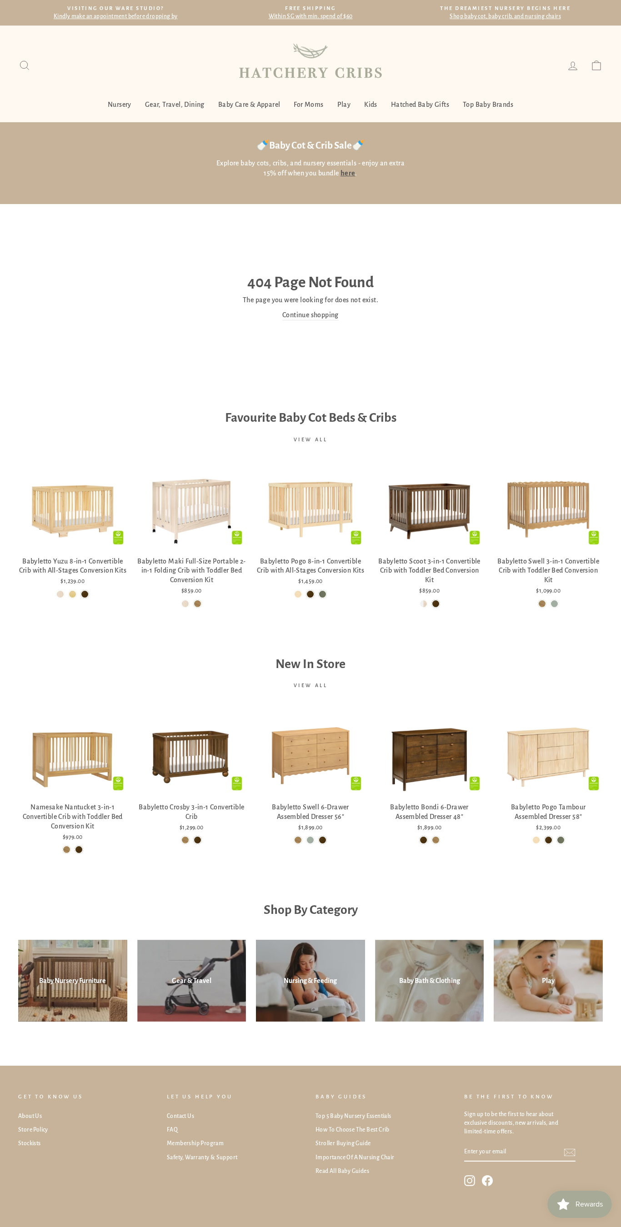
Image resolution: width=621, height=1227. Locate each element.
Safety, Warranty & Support (202, 1157)
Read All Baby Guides (342, 1171)
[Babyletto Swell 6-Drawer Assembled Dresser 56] (298, 840)
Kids (370, 104)
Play (344, 104)
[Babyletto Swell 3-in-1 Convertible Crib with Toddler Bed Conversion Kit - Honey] (542, 603)
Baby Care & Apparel (249, 104)
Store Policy (33, 1130)
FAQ (172, 1130)
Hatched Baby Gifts (420, 104)
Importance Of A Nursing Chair (355, 1157)
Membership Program (195, 1143)
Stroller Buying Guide (343, 1143)
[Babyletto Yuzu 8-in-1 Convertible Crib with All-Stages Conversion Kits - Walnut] (84, 594)
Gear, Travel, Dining (175, 104)
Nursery (119, 104)
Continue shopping (310, 315)
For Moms (308, 104)
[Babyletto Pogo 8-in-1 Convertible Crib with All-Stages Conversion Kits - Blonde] (298, 594)
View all (311, 439)
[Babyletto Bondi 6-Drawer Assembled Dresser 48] (423, 840)
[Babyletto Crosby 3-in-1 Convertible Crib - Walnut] (197, 840)
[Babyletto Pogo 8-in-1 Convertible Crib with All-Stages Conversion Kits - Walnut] (310, 594)
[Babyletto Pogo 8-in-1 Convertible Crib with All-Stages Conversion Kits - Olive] (322, 594)
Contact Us (180, 1116)
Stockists (29, 1143)
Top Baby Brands (488, 104)
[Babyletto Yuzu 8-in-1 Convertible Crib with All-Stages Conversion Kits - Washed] (60, 594)
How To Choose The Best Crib (353, 1130)
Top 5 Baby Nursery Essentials (353, 1116)
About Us (30, 1116)
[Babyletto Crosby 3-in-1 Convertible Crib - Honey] (185, 840)
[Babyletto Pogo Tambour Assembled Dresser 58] (536, 840)
